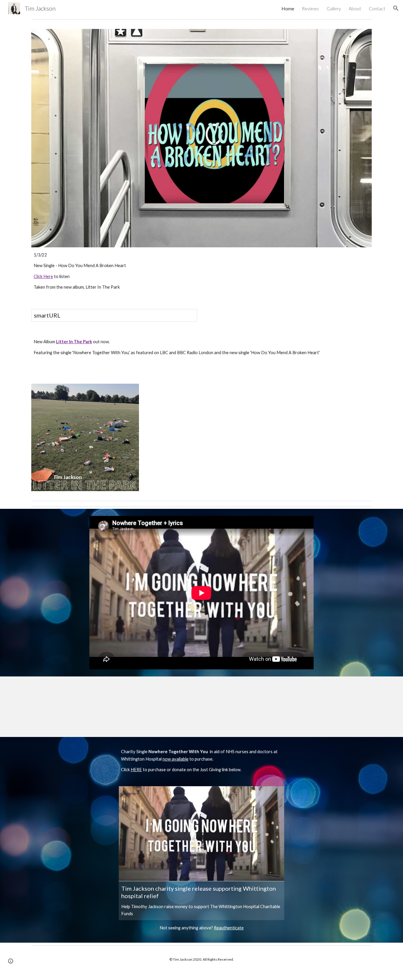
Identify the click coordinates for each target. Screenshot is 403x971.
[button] (396, 8)
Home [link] (287, 8)
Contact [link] (377, 8)
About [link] (355, 8)
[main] (201, 271)
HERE (136, 769)
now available (176, 758)
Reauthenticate (229, 927)
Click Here (43, 276)
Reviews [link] (310, 8)
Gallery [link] (334, 8)
